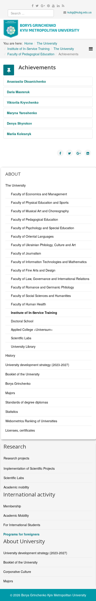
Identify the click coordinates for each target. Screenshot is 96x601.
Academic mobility (16, 487)
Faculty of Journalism (26, 253)
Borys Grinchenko (18, 383)
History (10, 355)
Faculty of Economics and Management (39, 194)
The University (15, 185)
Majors (10, 393)
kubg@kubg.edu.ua (79, 12)
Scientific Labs (21, 338)
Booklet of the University (22, 374)
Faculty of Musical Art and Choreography (40, 211)
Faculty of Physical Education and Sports (40, 202)
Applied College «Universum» (32, 329)
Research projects (16, 458)
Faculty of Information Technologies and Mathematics (49, 261)
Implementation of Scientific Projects (29, 468)
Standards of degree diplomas (26, 402)
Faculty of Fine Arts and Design (33, 270)
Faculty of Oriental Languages (32, 236)
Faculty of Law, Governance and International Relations (50, 278)
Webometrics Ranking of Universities (31, 421)
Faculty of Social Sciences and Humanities (41, 295)
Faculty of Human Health (28, 304)
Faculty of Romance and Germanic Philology (42, 287)
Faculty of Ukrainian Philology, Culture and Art (43, 245)
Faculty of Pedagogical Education (34, 219)
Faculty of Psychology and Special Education (42, 228)
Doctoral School (22, 321)
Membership (12, 506)
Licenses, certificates (20, 430)
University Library (23, 346)
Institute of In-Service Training (34, 312)
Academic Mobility (16, 515)
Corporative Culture (17, 571)
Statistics (11, 411)
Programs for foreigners (21, 534)
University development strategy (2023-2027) (37, 364)
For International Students (21, 525)
